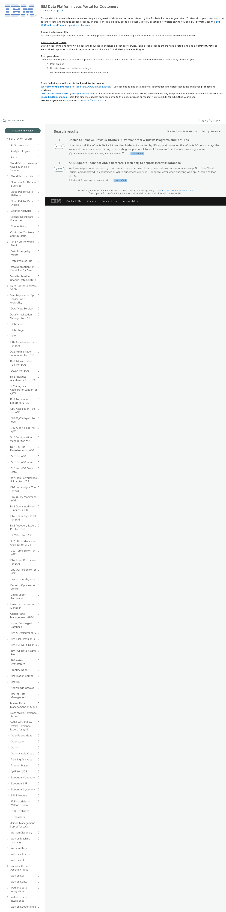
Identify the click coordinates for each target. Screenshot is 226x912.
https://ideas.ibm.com (78, 25)
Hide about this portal (52, 10)
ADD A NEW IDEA (24, 130)
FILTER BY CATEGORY (20, 138)
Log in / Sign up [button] (209, 120)
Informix (99, 153)
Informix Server (113, 153)
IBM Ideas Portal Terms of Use (177, 190)
